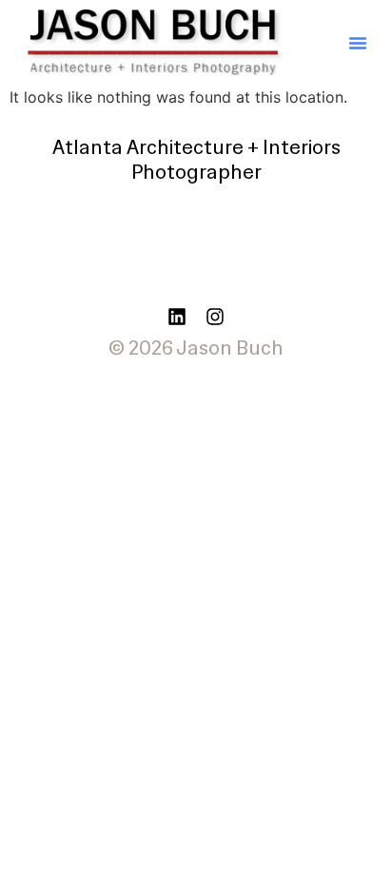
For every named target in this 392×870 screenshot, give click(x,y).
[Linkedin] (176, 316)
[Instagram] (215, 316)
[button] (357, 43)
